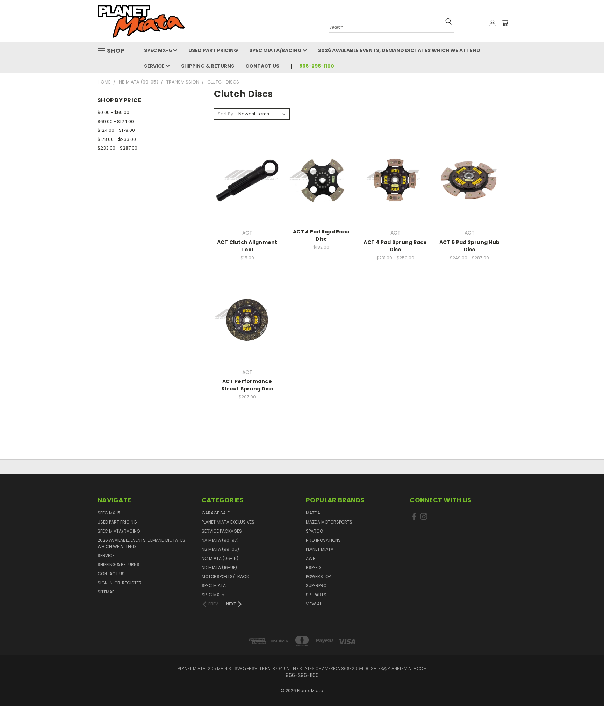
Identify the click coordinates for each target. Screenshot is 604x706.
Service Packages (222, 531)
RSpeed (313, 567)
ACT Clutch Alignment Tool (247, 246)
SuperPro (316, 586)
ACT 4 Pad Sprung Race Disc (395, 246)
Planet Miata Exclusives (228, 522)
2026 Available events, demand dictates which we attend (399, 50)
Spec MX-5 (158, 50)
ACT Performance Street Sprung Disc (247, 385)
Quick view (247, 166)
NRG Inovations (323, 540)
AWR (311, 558)
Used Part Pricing (213, 50)
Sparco (314, 531)
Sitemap (106, 592)
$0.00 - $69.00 (113, 112)
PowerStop (318, 576)
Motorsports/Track (225, 576)
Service (155, 66)
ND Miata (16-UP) (219, 567)
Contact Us (262, 66)
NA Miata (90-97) (220, 540)
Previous (585, 678)
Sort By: (226, 113)
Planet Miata (319, 549)
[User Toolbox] (492, 22)
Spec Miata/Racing (276, 50)
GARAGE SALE (216, 513)
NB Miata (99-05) (220, 549)
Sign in (106, 583)
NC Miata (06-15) (220, 558)
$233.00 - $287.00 (117, 148)
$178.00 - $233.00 (117, 139)
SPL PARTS (316, 595)
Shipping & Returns (207, 66)
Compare (245, 180)
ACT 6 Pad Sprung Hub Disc (469, 246)
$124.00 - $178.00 (116, 130)
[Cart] (504, 22)
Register (132, 583)
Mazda (313, 513)
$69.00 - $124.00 (116, 121)
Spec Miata (214, 586)
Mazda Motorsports (329, 522)
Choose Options (247, 193)
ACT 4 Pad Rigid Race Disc (321, 235)
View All (314, 604)
